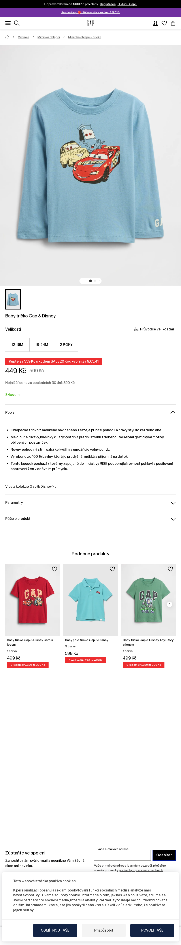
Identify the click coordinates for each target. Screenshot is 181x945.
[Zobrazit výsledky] (16, 23)
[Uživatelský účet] (155, 23)
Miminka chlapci (49, 37)
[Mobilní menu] (8, 23)
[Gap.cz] (90, 23)
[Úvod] (7, 37)
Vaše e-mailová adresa (113, 849)
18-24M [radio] (41, 345)
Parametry (14, 502)
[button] (90, 281)
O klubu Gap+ (127, 4)
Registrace (108, 4)
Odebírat (164, 855)
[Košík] (173, 23)
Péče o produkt (17, 519)
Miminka (23, 37)
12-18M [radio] (17, 345)
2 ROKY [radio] (66, 345)
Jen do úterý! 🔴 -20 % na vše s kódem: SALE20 (90, 12)
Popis (10, 412)
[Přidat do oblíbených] (54, 569)
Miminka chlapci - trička (84, 37)
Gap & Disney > (42, 486)
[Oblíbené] (164, 23)
